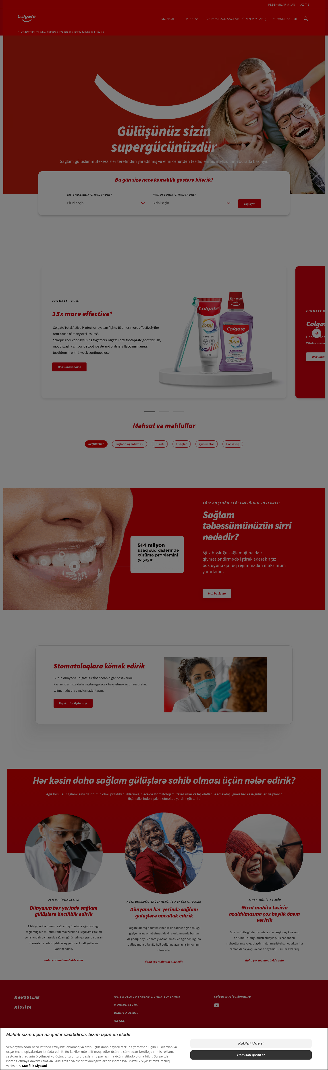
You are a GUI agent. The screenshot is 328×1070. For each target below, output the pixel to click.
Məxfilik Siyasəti (34, 1066)
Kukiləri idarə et (251, 1043)
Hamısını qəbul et (251, 1055)
